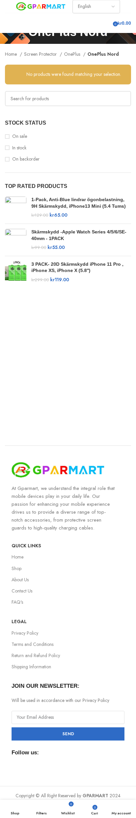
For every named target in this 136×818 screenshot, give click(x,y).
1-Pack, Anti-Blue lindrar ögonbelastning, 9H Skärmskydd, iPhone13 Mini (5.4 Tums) (78, 203)
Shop (16, 568)
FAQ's (17, 602)
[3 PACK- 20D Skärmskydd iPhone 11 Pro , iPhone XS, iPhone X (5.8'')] (15, 272)
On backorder (26, 159)
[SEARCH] (123, 98)
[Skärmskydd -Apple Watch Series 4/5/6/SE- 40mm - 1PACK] (15, 240)
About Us (20, 579)
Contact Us (22, 591)
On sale (19, 136)
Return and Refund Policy (36, 655)
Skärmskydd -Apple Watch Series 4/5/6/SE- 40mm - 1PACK (78, 235)
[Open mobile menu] (8, 23)
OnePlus (73, 54)
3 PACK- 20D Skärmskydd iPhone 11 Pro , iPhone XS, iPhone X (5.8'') (77, 267)
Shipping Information (31, 666)
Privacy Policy (25, 633)
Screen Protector (41, 54)
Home (11, 54)
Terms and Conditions (32, 644)
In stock (19, 148)
